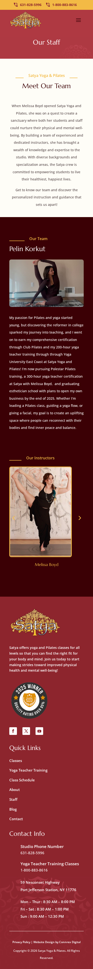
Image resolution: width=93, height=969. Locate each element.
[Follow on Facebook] (13, 731)
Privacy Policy (21, 942)
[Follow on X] (26, 731)
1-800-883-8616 (64, 4)
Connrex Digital (70, 942)
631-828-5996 (30, 4)
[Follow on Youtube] (39, 731)
